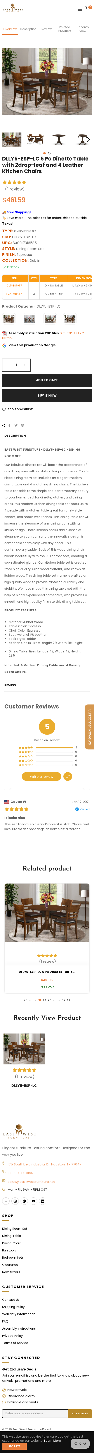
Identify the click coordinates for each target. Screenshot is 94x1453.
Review (47, 29)
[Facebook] (6, 1201)
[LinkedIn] (42, 1201)
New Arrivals (11, 1272)
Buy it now (47, 395)
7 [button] (54, 1000)
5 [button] (44, 1000)
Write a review (41, 776)
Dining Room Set (14, 1228)
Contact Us (10, 1299)
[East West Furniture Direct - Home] (47, 1132)
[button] (67, 776)
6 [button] (49, 1000)
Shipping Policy (13, 1307)
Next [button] (88, 139)
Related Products (64, 29)
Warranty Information (18, 1314)
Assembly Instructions (19, 1328)
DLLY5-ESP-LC (24, 1085)
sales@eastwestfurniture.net (31, 1181)
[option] (47, 938)
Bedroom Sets (13, 1257)
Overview (10, 29)
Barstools (9, 1250)
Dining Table (11, 1236)
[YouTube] (33, 1201)
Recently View (83, 29)
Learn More (52, 1440)
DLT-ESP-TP (69, 333)
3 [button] (35, 1000)
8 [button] (59, 1000)
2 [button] (49, 153)
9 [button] (64, 1000)
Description (28, 29)
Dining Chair (11, 1243)
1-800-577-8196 (20, 1173)
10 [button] (68, 1000)
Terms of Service (15, 1343)
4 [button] (39, 1000)
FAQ (5, 1321)
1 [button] (44, 153)
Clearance (10, 1265)
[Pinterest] (24, 1201)
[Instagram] (15, 1201)
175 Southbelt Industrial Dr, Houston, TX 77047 (44, 1164)
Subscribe (80, 1413)
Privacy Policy (12, 1336)
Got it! (14, 1446)
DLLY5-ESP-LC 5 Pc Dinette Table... (47, 972)
